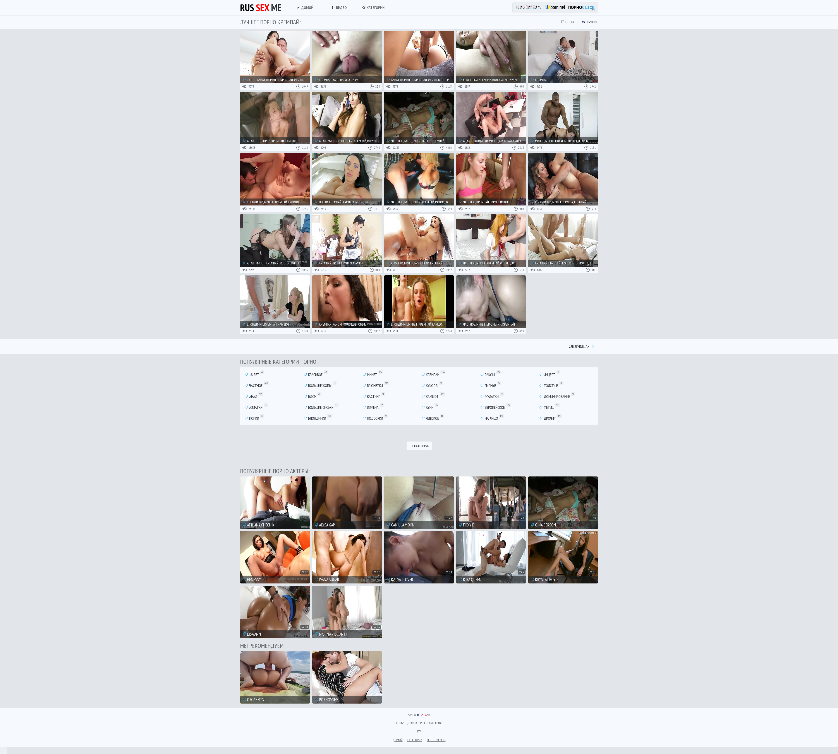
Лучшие (592, 21)
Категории (375, 7)
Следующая (579, 346)
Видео (341, 7)
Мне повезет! (436, 740)
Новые (570, 21)
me (261, 7)
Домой (307, 7)
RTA (419, 731)
